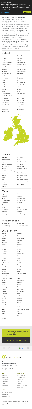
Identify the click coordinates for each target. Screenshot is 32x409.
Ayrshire (4, 168)
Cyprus (4, 271)
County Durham (6, 73)
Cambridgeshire (6, 64)
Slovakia (19, 284)
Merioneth (19, 196)
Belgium (4, 253)
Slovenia (19, 287)
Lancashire (5, 109)
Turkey (19, 305)
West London (20, 98)
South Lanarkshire (22, 175)
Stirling (19, 177)
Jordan (3, 313)
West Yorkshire (21, 104)
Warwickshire (20, 96)
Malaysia (19, 240)
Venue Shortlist (6, 396)
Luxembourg (20, 238)
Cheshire (4, 69)
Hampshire (5, 98)
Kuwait (3, 318)
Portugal (19, 269)
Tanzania (19, 300)
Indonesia (4, 302)
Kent (3, 107)
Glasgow (4, 182)
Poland (19, 267)
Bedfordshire (5, 56)
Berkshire (4, 58)
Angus (3, 162)
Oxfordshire (20, 73)
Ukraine (19, 307)
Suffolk (19, 89)
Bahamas (4, 247)
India (3, 300)
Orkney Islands (21, 164)
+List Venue (5, 385)
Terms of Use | (22, 403)
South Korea (20, 291)
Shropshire (20, 78)
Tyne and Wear (21, 93)
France (3, 284)
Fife (3, 179)
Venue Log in (5, 394)
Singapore (19, 282)
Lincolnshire (20, 56)
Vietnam (19, 316)
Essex (3, 91)
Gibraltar (4, 289)
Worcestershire (21, 109)
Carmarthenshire (6, 200)
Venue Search (5, 375)
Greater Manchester (7, 96)
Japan (3, 309)
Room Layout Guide (22, 385)
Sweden (19, 296)
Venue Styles (5, 377)
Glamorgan (5, 214)
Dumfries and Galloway (8, 171)
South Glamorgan (22, 209)
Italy (3, 307)
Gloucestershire (6, 93)
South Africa (20, 289)
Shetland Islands (21, 173)
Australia (4, 242)
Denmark (4, 276)
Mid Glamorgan (21, 198)
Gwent (3, 216)
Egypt (3, 280)
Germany (4, 287)
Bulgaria (4, 258)
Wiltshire (19, 107)
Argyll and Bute (6, 166)
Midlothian (20, 157)
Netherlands (20, 253)
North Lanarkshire (22, 162)
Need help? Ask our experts (17, 340)
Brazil (3, 256)
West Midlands (21, 100)
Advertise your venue (7, 392)
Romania (19, 276)
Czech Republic (6, 273)
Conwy (3, 207)
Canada (4, 260)
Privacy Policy (5, 12)
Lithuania (19, 236)
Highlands (4, 184)
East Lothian (5, 173)
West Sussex (20, 102)
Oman (18, 260)
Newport (19, 202)
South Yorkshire (21, 85)
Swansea (19, 211)
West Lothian (20, 184)
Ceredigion (5, 202)
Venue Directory (21, 375)
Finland (4, 282)
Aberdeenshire (6, 159)
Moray (18, 159)
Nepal (18, 251)
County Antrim (6, 223)
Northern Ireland (21, 256)
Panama (19, 262)
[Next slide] (28, 348)
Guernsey (4, 293)
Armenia (4, 238)
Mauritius (19, 244)
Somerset (19, 80)
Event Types (5, 379)
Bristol (3, 60)
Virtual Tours (5, 381)
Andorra (4, 233)
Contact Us (20, 379)
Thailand (19, 302)
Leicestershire (5, 111)
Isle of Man (5, 305)
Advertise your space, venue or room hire (17, 333)
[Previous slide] (4, 348)
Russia (18, 278)
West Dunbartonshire (23, 182)
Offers (3, 383)
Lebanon (19, 233)
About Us (19, 381)
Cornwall (4, 71)
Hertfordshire (5, 102)
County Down (20, 223)
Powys (18, 207)
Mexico (19, 247)
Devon (3, 80)
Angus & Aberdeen (7, 164)
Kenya (3, 316)
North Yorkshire (21, 64)
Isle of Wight (5, 104)
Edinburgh (4, 175)
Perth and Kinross (22, 168)
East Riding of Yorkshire (8, 87)
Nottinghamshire (21, 71)
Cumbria (4, 76)
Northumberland (21, 69)
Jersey (3, 311)
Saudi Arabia (20, 280)
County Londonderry (22, 225)
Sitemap (19, 383)
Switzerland (20, 298)
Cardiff (3, 198)
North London (21, 62)
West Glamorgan (21, 214)
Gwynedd (19, 194)
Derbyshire (5, 78)
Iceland (4, 298)
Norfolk (19, 60)
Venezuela (19, 313)
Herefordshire (6, 100)
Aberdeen (4, 157)
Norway (19, 258)
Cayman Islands (6, 262)
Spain (18, 293)
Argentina (4, 236)
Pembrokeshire (21, 205)
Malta (18, 242)
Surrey (18, 91)
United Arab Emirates (23, 309)
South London (21, 82)
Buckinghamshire (6, 62)
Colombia (4, 267)
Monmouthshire (21, 200)
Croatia (4, 269)
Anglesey (4, 194)
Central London (6, 67)
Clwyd (3, 205)
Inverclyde (4, 186)
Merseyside (20, 58)
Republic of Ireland (22, 273)
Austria (4, 244)
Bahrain (4, 249)
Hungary (4, 296)
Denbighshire (5, 209)
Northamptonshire (22, 67)
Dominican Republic (7, 278)
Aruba (3, 240)
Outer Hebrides (21, 166)
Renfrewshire (20, 171)
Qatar (18, 271)
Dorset (3, 82)
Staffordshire (20, 87)
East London (5, 85)
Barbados (4, 251)
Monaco (19, 249)
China (3, 265)
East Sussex (5, 89)
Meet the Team (21, 377)
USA (18, 311)
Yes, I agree (27, 12)
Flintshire (4, 211)
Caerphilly (4, 196)
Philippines (20, 265)
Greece (4, 291)
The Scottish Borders (22, 179)
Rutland (19, 76)
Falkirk (3, 177)
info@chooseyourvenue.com (10, 370)
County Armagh (6, 225)
